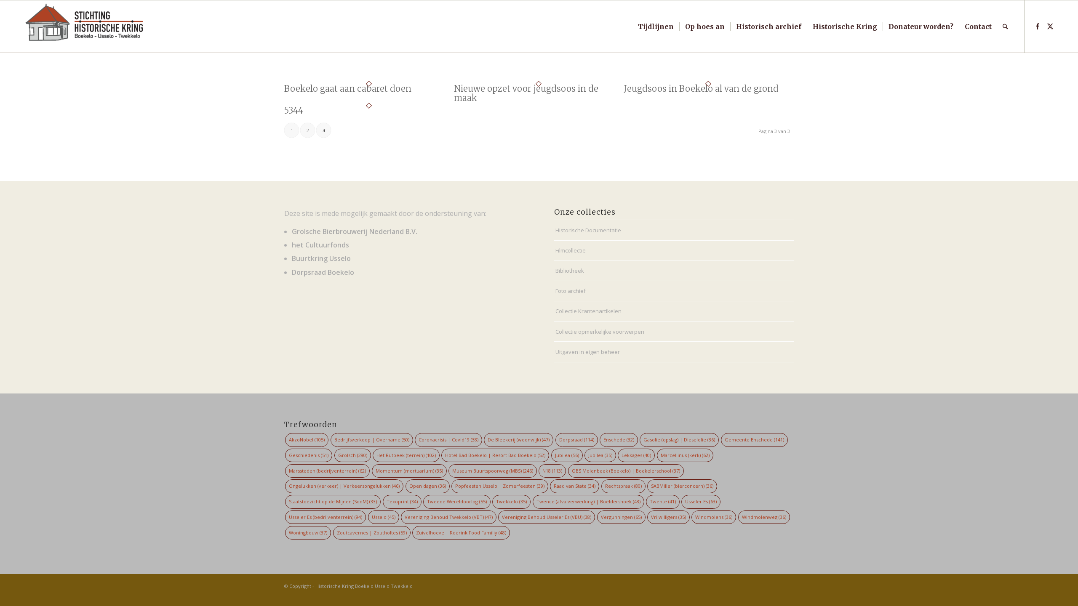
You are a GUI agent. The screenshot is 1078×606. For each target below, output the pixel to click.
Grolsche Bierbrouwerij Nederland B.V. (354, 231)
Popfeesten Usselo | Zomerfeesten (499, 486)
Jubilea (567, 455)
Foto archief (570, 291)
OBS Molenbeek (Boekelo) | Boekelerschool (626, 471)
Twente (663, 501)
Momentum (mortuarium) (409, 471)
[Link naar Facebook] (1037, 26)
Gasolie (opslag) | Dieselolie (679, 439)
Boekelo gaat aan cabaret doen (347, 88)
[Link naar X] (1050, 26)
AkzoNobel (307, 439)
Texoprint (402, 501)
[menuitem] (655, 26)
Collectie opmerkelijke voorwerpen (599, 331)
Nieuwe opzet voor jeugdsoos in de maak (526, 93)
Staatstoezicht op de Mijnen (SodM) (333, 501)
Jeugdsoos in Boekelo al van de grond (701, 88)
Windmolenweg (764, 517)
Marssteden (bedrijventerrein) (327, 471)
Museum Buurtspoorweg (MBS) (492, 471)
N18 (552, 471)
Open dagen (427, 486)
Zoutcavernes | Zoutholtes (372, 532)
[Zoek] (1005, 26)
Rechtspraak (623, 486)
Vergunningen (621, 517)
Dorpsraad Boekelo (323, 272)
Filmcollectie (570, 250)
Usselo (383, 517)
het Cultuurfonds (320, 245)
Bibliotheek (569, 270)
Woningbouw (308, 532)
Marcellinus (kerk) (685, 455)
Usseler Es (701, 501)
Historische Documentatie (588, 230)
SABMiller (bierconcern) (682, 486)
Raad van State (574, 486)
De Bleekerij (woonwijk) (519, 439)
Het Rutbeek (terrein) (406, 455)
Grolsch (352, 455)
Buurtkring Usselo (321, 258)
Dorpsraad (576, 439)
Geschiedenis (308, 455)
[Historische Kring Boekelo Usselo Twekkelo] (84, 26)
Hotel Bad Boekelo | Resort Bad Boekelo (495, 455)
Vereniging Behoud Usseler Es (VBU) (546, 517)
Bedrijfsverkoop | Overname (371, 439)
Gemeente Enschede (754, 439)
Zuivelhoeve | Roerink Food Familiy (461, 532)
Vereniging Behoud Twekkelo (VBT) (449, 517)
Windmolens (713, 517)
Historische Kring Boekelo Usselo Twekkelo (364, 586)
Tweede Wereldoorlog (457, 501)
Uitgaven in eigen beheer (587, 352)
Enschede (618, 439)
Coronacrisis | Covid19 (448, 439)
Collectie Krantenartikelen (588, 311)
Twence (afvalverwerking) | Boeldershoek (588, 501)
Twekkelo (511, 501)
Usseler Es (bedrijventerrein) (325, 517)
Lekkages (636, 455)
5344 (293, 110)
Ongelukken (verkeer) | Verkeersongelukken (344, 486)
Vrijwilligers (668, 517)
